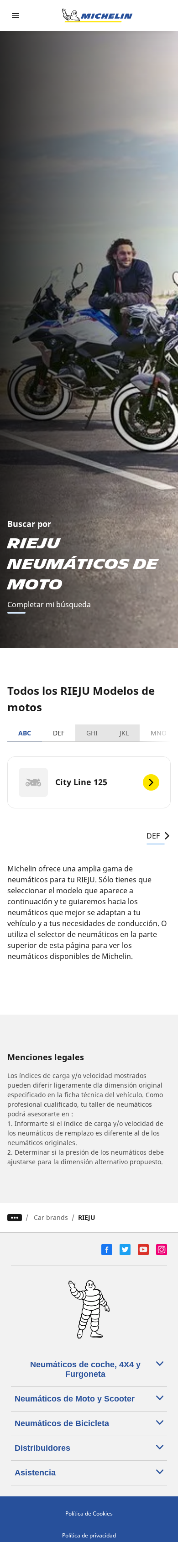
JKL (124, 733)
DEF (58, 733)
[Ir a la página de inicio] (97, 15)
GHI (92, 733)
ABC (24, 733)
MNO (159, 733)
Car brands (51, 1217)
